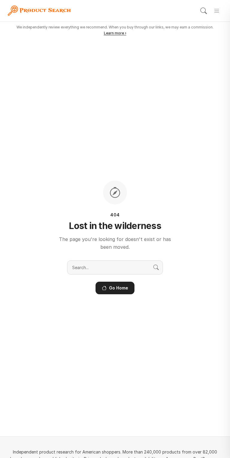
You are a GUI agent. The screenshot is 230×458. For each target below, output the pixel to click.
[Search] (204, 11)
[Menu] (217, 11)
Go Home (118, 287)
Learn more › (115, 33)
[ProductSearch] (41, 10)
